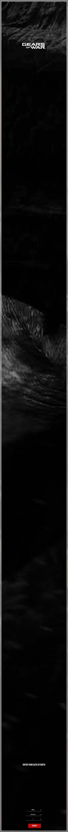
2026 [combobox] (33, 810)
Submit (34, 826)
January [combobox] (33, 814)
